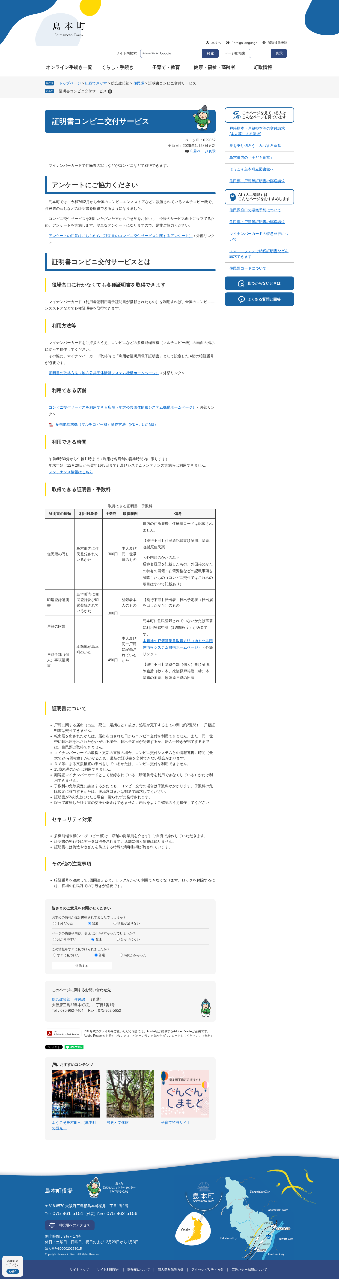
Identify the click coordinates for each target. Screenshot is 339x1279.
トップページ (70, 83)
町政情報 (263, 67)
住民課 (138, 83)
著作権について (138, 1269)
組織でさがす (96, 83)
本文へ (216, 43)
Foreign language (244, 43)
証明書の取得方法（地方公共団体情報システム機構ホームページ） (104, 373)
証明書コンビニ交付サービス (83, 91)
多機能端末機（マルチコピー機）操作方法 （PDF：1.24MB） (107, 424)
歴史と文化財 (118, 1122)
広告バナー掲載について (249, 1269)
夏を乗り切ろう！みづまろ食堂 (255, 146)
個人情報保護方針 (171, 1269)
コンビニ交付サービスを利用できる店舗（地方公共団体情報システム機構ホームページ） (122, 407)
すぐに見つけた (68, 955)
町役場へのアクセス (74, 1225)
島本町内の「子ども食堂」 (251, 157)
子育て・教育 (166, 67)
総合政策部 (61, 999)
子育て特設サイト (175, 1122)
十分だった (65, 923)
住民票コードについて (247, 268)
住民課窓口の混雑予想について (255, 210)
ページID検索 (235, 53)
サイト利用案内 (108, 1269)
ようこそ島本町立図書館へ (251, 169)
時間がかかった (135, 955)
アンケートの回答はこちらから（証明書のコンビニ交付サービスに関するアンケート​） (121, 236)
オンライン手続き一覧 (69, 67)
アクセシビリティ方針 (207, 1269)
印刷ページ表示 (203, 151)
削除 (110, 91)
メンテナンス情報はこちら (71, 472)
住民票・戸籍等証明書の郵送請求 (257, 181)
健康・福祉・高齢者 (214, 67)
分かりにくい (130, 939)
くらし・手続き (117, 67)
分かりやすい (66, 939)
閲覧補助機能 (277, 43)
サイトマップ (79, 1269)
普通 (95, 923)
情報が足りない (128, 923)
